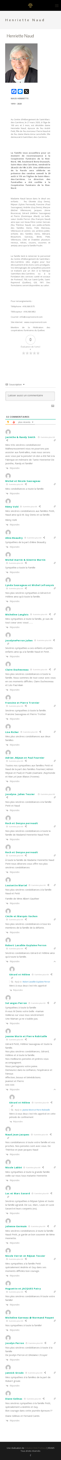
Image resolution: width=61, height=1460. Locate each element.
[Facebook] (30, 1455)
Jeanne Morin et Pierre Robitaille (36, 1109)
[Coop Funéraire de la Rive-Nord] (30, 5)
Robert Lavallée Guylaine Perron (36, 981)
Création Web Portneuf (36, 1448)
